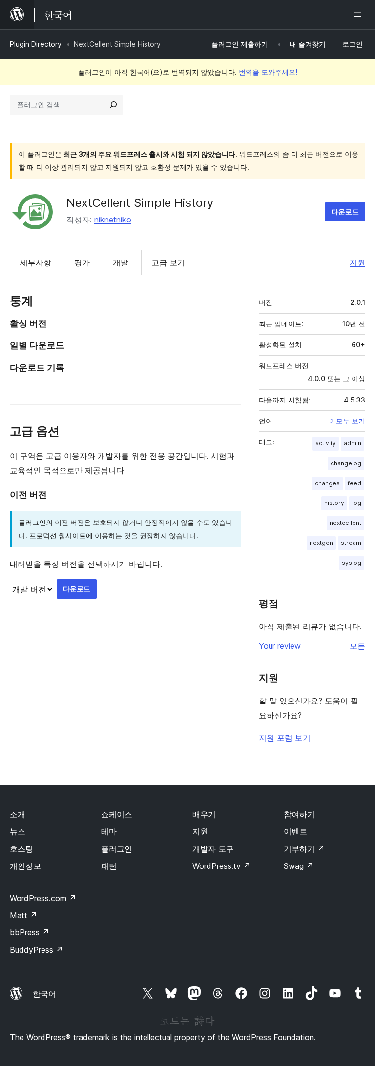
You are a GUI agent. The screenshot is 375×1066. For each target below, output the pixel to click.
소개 (17, 814)
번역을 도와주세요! (268, 72)
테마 (109, 831)
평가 (82, 262)
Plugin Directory (36, 44)
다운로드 (345, 211)
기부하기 (304, 849)
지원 (357, 262)
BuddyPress (36, 950)
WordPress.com (43, 898)
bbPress (29, 932)
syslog (351, 562)
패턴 (109, 866)
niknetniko (112, 219)
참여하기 (299, 814)
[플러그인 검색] (113, 105)
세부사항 (35, 262)
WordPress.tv (221, 866)
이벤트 (295, 831)
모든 (357, 646)
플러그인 (116, 849)
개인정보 (25, 866)
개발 (120, 262)
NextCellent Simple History (139, 203)
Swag (298, 866)
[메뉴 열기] (359, 14)
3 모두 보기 (347, 421)
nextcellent (345, 522)
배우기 (204, 814)
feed (354, 483)
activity (325, 443)
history (334, 502)
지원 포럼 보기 (285, 738)
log (356, 502)
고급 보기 (168, 262)
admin (352, 443)
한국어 (44, 994)
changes (327, 483)
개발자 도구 (213, 849)
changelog (346, 463)
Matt (23, 915)
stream (351, 542)
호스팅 (21, 849)
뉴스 (17, 831)
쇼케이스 (116, 814)
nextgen (321, 542)
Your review (280, 646)
